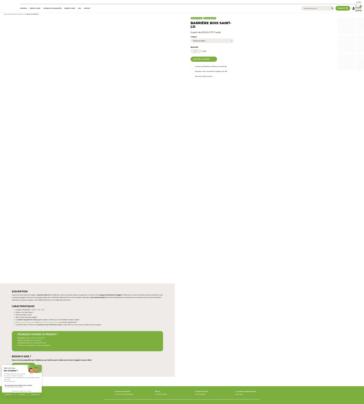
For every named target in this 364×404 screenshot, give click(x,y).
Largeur (194, 37)
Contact (358, 2)
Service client (35, 8)
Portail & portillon (12, 14)
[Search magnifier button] (332, 8)
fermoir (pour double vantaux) (49, 322)
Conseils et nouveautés (52, 8)
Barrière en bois (22, 14)
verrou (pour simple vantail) (27, 322)
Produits (341, 8)
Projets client (69, 8)
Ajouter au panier (201, 59)
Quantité (194, 47)
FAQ (79, 8)
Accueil (5, 14)
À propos (23, 8)
